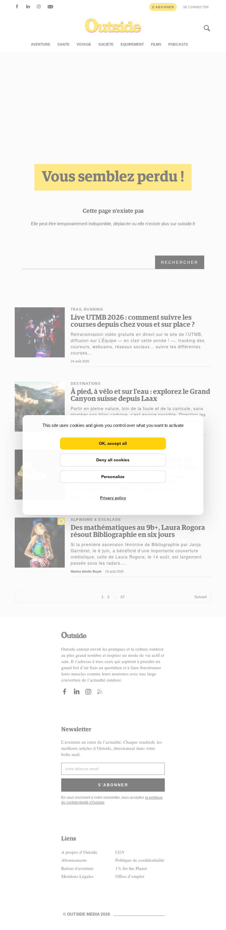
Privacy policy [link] (113, 498)
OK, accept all (113, 443)
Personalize (112, 476)
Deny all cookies (112, 459)
